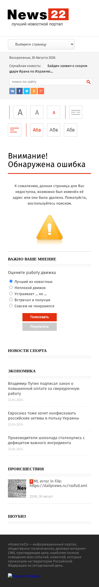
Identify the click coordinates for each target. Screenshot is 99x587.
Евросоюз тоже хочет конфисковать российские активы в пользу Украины (43, 416)
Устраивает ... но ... (29, 294)
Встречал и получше (31, 300)
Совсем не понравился (33, 306)
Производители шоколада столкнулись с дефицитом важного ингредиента (46, 441)
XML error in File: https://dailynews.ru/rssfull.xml (58, 483)
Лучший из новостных (33, 282)
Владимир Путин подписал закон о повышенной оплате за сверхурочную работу (43, 388)
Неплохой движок (29, 288)
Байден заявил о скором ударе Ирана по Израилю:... (48, 68)
